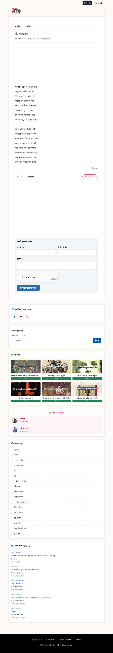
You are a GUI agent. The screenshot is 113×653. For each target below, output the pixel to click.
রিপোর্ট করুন (91, 176)
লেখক (24, 335)
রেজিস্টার (100, 3)
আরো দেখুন (52, 556)
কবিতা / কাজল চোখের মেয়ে (17, 580)
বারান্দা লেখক (50, 639)
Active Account (65, 639)
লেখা (16, 335)
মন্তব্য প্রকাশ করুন (28, 288)
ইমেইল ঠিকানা (63, 247)
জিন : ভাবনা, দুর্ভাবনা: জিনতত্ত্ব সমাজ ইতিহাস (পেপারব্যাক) (26, 376)
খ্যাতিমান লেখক (37, 639)
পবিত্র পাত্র (24, 428)
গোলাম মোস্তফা (19, 576)
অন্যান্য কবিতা (45, 38)
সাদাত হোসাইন (19, 590)
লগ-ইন (88, 3)
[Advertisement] (56, 65)
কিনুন (26, 378)
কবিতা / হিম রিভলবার (16, 552)
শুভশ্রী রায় (23, 34)
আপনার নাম (21, 247)
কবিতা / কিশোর (14, 566)
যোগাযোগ (78, 639)
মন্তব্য (20, 258)
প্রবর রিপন (18, 562)
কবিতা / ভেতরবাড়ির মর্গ (16, 594)
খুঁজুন (97, 340)
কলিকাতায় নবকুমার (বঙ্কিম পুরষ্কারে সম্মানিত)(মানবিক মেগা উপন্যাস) (56, 398)
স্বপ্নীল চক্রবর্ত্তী (20, 604)
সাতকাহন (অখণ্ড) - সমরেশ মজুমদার (87, 376)
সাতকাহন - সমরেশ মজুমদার (25, 398)
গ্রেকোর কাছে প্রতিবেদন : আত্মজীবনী (87, 398)
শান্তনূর (22, 418)
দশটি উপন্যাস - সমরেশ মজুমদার (56, 376)
